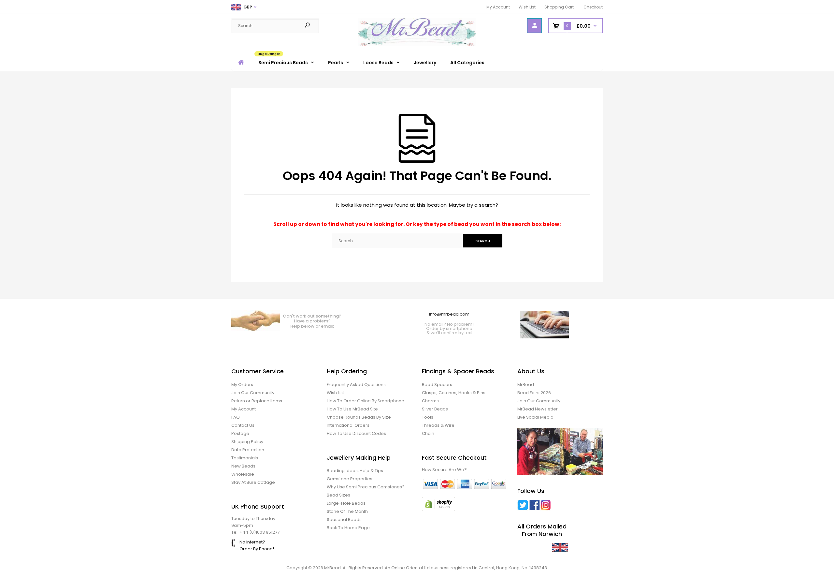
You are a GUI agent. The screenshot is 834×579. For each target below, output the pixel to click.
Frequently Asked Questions (356, 384)
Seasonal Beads (344, 519)
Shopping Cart (559, 7)
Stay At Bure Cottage (253, 482)
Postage (240, 433)
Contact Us (242, 425)
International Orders (348, 425)
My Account (498, 7)
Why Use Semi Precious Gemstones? (366, 487)
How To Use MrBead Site (352, 409)
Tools (427, 417)
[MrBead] (417, 45)
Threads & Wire (438, 425)
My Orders (242, 384)
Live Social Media (535, 417)
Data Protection (247, 450)
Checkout (593, 7)
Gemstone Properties (349, 479)
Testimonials (244, 458)
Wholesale (242, 474)
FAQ (235, 417)
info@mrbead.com (449, 314)
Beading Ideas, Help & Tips (355, 471)
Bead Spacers (437, 384)
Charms (430, 401)
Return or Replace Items (256, 401)
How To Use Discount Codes (356, 433)
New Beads (243, 466)
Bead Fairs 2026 (534, 393)
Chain (428, 433)
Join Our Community (252, 393)
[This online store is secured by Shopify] (438, 510)
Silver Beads (435, 409)
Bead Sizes (338, 495)
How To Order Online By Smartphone (365, 401)
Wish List (527, 7)
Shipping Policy (247, 441)
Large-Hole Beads (346, 503)
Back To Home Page (348, 528)
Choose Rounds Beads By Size (359, 417)
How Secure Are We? (444, 470)
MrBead (525, 384)
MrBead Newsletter (537, 409)
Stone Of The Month (347, 511)
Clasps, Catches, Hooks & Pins (453, 393)
